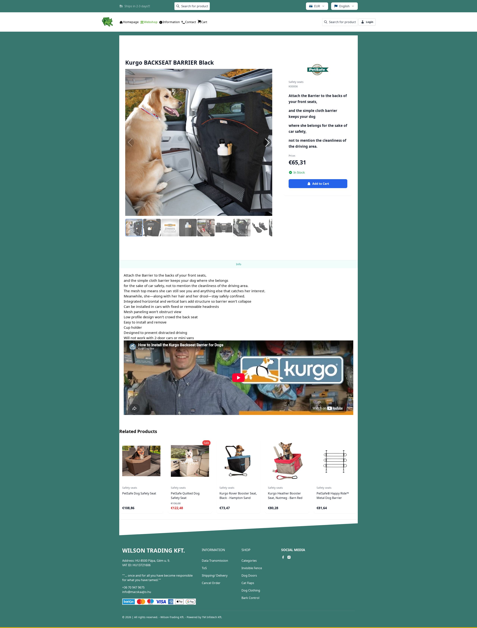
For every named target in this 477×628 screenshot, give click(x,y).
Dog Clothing (250, 590)
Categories (249, 561)
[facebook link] (283, 557)
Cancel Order (211, 583)
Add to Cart (320, 184)
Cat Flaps (247, 583)
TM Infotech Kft (211, 617)
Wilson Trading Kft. (153, 550)
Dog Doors (249, 575)
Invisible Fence (251, 568)
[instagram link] (289, 557)
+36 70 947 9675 (133, 587)
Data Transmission (215, 561)
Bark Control (250, 598)
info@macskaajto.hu (136, 592)
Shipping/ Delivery (215, 575)
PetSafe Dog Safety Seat (139, 493)
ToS (204, 568)
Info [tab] (238, 264)
